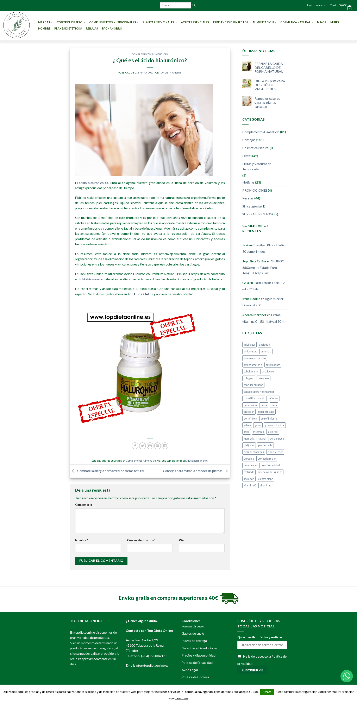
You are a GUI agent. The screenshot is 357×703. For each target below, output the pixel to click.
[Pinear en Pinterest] (157, 445)
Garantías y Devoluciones (200, 648)
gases (258, 425)
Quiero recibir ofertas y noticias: (260, 637)
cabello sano (251, 371)
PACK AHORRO (112, 28)
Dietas (247, 156)
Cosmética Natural (255, 148)
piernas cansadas (254, 452)
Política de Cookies (195, 677)
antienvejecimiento (255, 358)
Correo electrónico (141, 540)
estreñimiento (269, 418)
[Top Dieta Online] (16, 25)
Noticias (248, 182)
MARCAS (44, 22)
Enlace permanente (196, 460)
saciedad (249, 478)
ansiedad (264, 344)
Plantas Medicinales (158, 22)
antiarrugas (250, 351)
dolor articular (266, 411)
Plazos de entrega (194, 641)
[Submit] (194, 5)
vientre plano (265, 478)
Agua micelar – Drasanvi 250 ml (264, 302)
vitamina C (250, 485)
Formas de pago (193, 626)
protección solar (267, 458)
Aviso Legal (190, 670)
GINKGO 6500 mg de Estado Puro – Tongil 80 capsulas (263, 267)
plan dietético (275, 452)
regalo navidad (271, 465)
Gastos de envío (193, 633)
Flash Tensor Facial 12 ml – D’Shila (263, 286)
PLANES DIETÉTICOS (68, 28)
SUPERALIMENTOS (257, 214)
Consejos (248, 140)
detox (264, 405)
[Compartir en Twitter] (142, 445)
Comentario (84, 504)
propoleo (249, 458)
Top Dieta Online (170, 72)
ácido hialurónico (91, 183)
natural (262, 438)
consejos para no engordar (259, 391)
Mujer (334, 22)
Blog (309, 5)
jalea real (273, 431)
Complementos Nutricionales (112, 22)
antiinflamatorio (253, 364)
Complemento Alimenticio (150, 54)
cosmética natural (254, 398)
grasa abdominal (274, 425)
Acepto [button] (267, 692)
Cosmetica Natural (295, 22)
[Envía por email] (150, 445)
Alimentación (263, 22)
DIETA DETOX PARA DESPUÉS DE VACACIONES (270, 85)
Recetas (248, 198)
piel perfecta (265, 445)
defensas (273, 398)
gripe (247, 431)
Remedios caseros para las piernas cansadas (267, 102)
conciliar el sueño (253, 384)
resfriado (249, 472)
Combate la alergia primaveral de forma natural (110, 471)
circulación (268, 371)
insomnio (258, 431)
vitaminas (265, 485)
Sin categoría (251, 206)
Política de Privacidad (197, 662)
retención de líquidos (270, 472)
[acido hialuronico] (137, 362)
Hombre (44, 28)
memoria (249, 438)
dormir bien (250, 418)
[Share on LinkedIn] (165, 445)
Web (182, 540)
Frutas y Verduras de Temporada (256, 166)
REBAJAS (92, 28)
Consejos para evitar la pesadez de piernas (193, 471)
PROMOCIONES (254, 190)
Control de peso (70, 22)
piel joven (249, 445)
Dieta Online (143, 294)
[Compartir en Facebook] (135, 445)
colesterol (263, 378)
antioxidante (273, 364)
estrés (247, 425)
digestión (249, 411)
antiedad (266, 351)
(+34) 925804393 (153, 656)
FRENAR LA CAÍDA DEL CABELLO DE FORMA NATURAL (269, 67)
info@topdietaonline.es (152, 665)
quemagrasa (251, 465)
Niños (321, 22)
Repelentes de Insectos (231, 22)
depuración (250, 405)
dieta (274, 405)
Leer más (181, 698)
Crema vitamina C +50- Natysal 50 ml (263, 318)
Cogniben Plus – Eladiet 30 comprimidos (264, 248)
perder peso (277, 438)
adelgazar (249, 344)
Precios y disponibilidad (198, 655)
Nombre (81, 540)
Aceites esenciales (195, 22)
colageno (249, 378)
